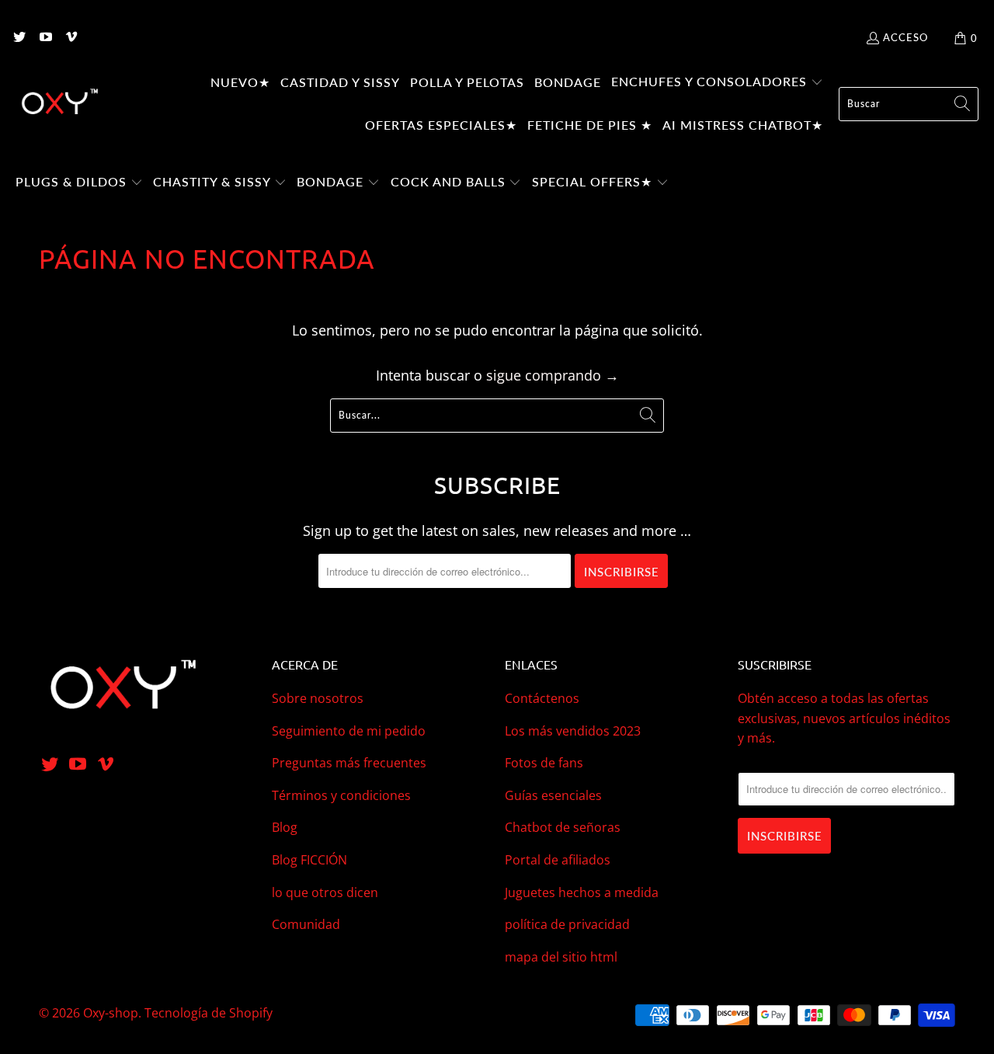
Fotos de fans (544, 762)
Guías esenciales (553, 795)
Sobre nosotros (317, 698)
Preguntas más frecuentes (349, 762)
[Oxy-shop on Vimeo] (71, 38)
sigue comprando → (552, 375)
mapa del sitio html (561, 956)
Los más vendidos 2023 (573, 730)
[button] (717, 83)
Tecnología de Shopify (208, 1012)
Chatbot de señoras (562, 827)
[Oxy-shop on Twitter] (19, 38)
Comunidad (306, 924)
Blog (284, 827)
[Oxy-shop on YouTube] (44, 38)
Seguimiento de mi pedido (349, 730)
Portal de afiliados (557, 859)
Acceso (905, 37)
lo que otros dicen (325, 892)
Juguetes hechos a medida (582, 892)
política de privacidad (567, 924)
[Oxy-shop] (58, 104)
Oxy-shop (110, 1012)
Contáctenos (542, 698)
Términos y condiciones (341, 795)
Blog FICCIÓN (309, 859)
